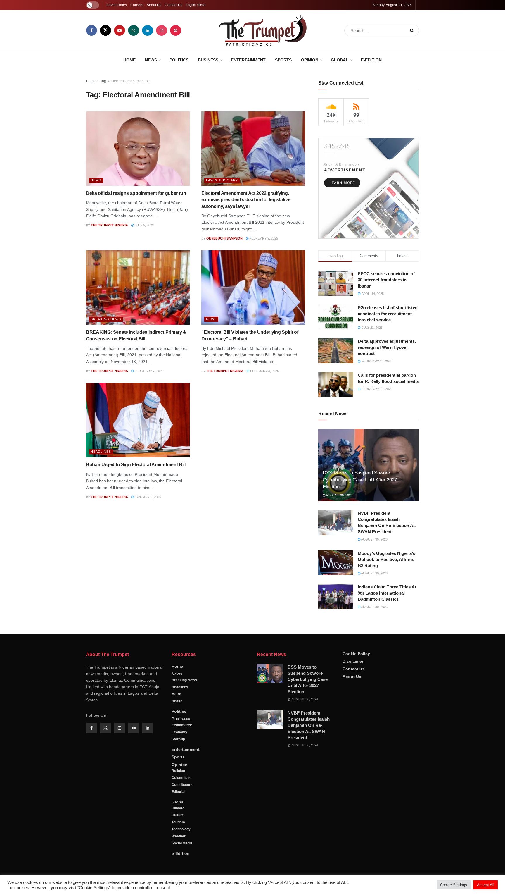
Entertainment (248, 60)
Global (339, 60)
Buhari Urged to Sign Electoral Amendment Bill (136, 464)
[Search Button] (413, 30)
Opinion (309, 60)
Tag (103, 81)
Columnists (181, 778)
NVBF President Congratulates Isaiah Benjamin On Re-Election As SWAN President (309, 725)
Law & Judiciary (222, 180)
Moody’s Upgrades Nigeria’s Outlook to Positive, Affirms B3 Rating (386, 559)
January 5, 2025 (147, 497)
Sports (283, 60)
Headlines (101, 451)
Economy (179, 732)
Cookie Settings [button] (453, 885)
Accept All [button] (485, 885)
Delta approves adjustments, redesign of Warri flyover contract (387, 347)
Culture (178, 815)
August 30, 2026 (338, 495)
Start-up (178, 739)
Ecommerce (182, 725)
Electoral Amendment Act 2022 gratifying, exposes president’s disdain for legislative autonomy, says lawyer (245, 200)
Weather (179, 836)
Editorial (178, 792)
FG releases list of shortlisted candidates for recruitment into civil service (388, 313)
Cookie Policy (356, 653)
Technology (181, 829)
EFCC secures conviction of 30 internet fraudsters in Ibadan (386, 279)
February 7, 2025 (148, 371)
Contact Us (173, 5)
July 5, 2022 (144, 225)
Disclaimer (353, 661)
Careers (136, 5)
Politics (179, 60)
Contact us (353, 669)
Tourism (178, 822)
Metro (176, 694)
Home (129, 60)
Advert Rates (116, 5)
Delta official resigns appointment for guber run (136, 193)
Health (177, 701)
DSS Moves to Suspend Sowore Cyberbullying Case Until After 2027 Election (360, 480)
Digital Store (195, 5)
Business (208, 60)
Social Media (182, 843)
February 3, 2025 (264, 371)
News (151, 60)
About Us (154, 5)
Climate (178, 808)
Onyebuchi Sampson (224, 238)
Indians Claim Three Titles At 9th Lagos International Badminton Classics (387, 593)
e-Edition (371, 60)
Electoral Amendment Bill (131, 81)
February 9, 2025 (263, 238)
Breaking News (106, 319)
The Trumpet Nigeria (109, 225)
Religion (178, 771)
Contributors (182, 785)
